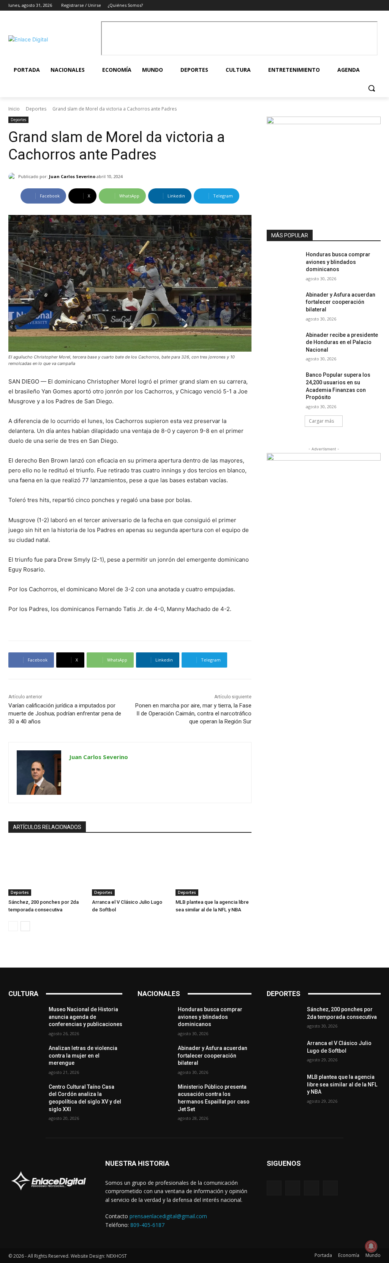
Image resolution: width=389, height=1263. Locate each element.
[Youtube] (376, 5)
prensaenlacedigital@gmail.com (168, 1216)
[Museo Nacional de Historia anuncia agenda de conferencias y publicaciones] (25, 1018)
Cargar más (321, 421)
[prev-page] (13, 926)
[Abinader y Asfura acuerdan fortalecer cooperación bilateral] (284, 303)
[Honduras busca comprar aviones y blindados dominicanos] (284, 263)
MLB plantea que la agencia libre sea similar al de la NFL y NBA (342, 1084)
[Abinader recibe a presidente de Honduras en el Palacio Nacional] (284, 343)
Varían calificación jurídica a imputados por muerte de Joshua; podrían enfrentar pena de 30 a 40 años (64, 713)
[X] (365, 5)
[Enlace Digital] (53, 39)
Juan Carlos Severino (72, 176)
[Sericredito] (324, 122)
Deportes (36, 109)
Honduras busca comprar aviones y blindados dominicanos (338, 261)
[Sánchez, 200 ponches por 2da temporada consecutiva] (46, 869)
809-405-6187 (147, 1224)
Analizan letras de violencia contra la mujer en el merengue (83, 1055)
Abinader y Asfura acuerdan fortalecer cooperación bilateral (340, 302)
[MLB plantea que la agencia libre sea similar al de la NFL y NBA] (213, 869)
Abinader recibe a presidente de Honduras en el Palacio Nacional (342, 342)
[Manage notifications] (371, 1246)
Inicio (14, 109)
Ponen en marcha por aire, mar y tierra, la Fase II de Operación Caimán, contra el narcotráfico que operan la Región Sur (193, 713)
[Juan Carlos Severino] (13, 176)
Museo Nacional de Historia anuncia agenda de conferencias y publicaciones (85, 1016)
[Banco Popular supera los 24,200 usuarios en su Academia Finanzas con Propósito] (284, 383)
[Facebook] (344, 5)
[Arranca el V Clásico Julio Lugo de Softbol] (130, 869)
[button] (371, 88)
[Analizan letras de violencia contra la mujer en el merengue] (25, 1057)
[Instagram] (355, 5)
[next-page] (25, 926)
